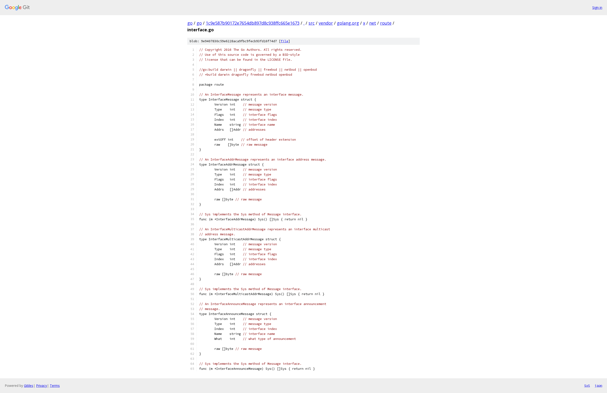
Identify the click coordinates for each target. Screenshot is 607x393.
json (598, 385)
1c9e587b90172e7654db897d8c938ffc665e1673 (252, 23)
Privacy (41, 385)
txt (587, 385)
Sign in (597, 7)
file (284, 41)
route (385, 23)
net (372, 23)
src (311, 23)
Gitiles (28, 385)
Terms (55, 385)
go (190, 23)
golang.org (348, 23)
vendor (326, 23)
